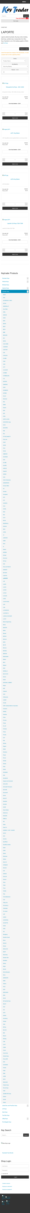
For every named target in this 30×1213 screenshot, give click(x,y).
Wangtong (5, 934)
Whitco (4, 963)
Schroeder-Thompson (7, 786)
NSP (4, 688)
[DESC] (26, 60)
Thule (4, 888)
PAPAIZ (4, 711)
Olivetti (4, 702)
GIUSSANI (5, 456)
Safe (4, 775)
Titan (4, 894)
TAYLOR (5, 876)
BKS (4, 1032)
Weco (4, 940)
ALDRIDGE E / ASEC (7, 300)
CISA (4, 364)
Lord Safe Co (6, 613)
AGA (4, 1006)
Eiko (4, 401)
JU (3, 535)
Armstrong (5, 1018)
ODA (4, 694)
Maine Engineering (7, 621)
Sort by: (15, 58)
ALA (4, 1009)
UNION (4, 917)
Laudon (4, 587)
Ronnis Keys (5, 1087)
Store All (5, 862)
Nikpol (4, 685)
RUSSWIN (5, 772)
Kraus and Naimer (7, 566)
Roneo (4, 757)
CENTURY (5, 349)
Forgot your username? (7, 1186)
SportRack (5, 841)
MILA (4, 662)
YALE (4, 986)
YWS (4, 1090)
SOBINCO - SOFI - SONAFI (9, 830)
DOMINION (5, 390)
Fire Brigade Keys (6, 1122)
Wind (4, 975)
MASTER (5, 627)
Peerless (5, 714)
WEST (4, 951)
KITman (4, 561)
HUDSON (5, 503)
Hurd (4, 506)
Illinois (4, 520)
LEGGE (4, 590)
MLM (4, 668)
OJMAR (4, 700)
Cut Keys (5, 43)
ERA (4, 410)
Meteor (4, 659)
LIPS (4, 604)
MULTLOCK (5, 673)
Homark (4, 491)
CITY (4, 367)
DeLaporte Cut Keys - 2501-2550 (15, 87)
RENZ (4, 749)
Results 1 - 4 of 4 (15, 69)
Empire (4, 407)
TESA (4, 885)
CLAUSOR (5, 370)
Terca (4, 882)
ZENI (4, 995)
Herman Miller (6, 485)
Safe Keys (4, 1112)
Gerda (4, 451)
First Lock (5, 439)
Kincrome (5, 558)
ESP (4, 413)
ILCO (4, 517)
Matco (4, 630)
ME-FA (4, 645)
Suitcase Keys (5, 278)
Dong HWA (5, 1059)
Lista (4, 607)
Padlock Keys (6, 1085)
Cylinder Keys (5, 291)
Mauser (4, 633)
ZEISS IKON (5, 992)
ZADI (4, 989)
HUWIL (4, 508)
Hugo (4, 1070)
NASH (4, 679)
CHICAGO (5, 355)
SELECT (5, 798)
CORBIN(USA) (6, 375)
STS (4, 870)
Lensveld (5, 595)
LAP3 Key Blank (15, 179)
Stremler (5, 867)
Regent (4, 746)
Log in (15, 1177)
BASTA (4, 323)
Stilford (4, 859)
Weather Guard (6, 937)
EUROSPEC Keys (7, 422)
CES (4, 352)
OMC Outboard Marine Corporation (10, 705)
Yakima (4, 983)
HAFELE (5, 468)
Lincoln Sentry (6, 601)
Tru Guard (5, 911)
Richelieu (5, 752)
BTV (4, 338)
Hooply (4, 1067)
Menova (4, 647)
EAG (4, 1061)
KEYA (4, 1079)
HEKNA (4, 474)
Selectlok (5, 801)
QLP (4, 737)
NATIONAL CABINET (7, 682)
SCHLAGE (5, 784)
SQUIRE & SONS (6, 844)
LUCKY (4, 619)
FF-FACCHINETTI (6, 436)
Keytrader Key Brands (7, 1153)
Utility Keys (5, 1118)
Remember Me (5, 1173)
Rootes (4, 763)
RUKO (4, 769)
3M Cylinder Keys (6, 1001)
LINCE (4, 598)
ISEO (4, 529)
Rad (4, 740)
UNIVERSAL (5, 920)
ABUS (4, 294)
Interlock (5, 526)
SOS (4, 836)
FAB (4, 430)
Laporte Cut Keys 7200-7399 (15, 223)
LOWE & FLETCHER (7, 616)
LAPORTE (5, 578)
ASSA (4, 317)
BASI (4, 320)
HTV (4, 500)
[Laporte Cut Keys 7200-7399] (15, 219)
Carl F (4, 1044)
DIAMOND (5, 384)
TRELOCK (5, 902)
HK (3, 488)
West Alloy (5, 954)
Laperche (5, 575)
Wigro (4, 966)
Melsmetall (5, 1082)
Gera (4, 448)
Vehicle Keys (5, 281)
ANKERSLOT (6, 306)
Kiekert (4, 549)
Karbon (4, 1096)
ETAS (4, 416)
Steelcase (5, 856)
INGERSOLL (6, 523)
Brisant (4, 1035)
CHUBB (4, 358)
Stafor (4, 847)
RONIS (4, 760)
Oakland (5, 691)
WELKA (4, 943)
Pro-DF (4, 726)
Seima (4, 795)
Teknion (4, 879)
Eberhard (5, 398)
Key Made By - (15, 64)
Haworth (5, 471)
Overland (5, 708)
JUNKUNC (5, 537)
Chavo (4, 1050)
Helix (4, 477)
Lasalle (4, 584)
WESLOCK (5, 949)
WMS (4, 980)
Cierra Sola (5, 1053)
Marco (4, 624)
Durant (4, 396)
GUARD (5, 465)
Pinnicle (4, 720)
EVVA (4, 425)
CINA (4, 361)
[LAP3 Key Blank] (15, 175)
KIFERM (5, 552)
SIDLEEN (5, 815)
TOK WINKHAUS (6, 896)
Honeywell (5, 494)
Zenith (4, 998)
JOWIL (4, 532)
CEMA (4, 1047)
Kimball (4, 555)
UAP (4, 914)
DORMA (5, 393)
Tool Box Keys (5, 1115)
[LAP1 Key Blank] (15, 129)
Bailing (4, 1027)
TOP (4, 899)
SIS (4, 821)
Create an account (6, 1183)
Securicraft (5, 792)
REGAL (4, 743)
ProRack (5, 728)
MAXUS (4, 636)
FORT (4, 442)
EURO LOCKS (6, 419)
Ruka (4, 766)
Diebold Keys (6, 1056)
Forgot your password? (7, 1189)
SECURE (5, 789)
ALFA (4, 1012)
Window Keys (5, 285)
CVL (4, 378)
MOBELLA (5, 671)
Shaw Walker (6, 810)
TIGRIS (4, 891)
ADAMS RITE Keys (7, 1093)
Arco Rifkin (5, 309)
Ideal (4, 511)
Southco (5, 838)
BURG (4, 341)
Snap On (5, 827)
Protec (4, 731)
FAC (4, 433)
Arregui (4, 1021)
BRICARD (5, 335)
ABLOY (4, 1003)
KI (3, 546)
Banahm (5, 1030)
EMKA (4, 404)
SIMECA (5, 818)
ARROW (5, 315)
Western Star (6, 957)
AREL (4, 312)
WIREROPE (5, 977)
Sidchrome (5, 812)
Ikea (4, 514)
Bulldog (4, 1038)
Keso (4, 543)
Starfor (4, 853)
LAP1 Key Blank (15, 133)
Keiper (4, 1102)
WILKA (4, 969)
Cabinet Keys (5, 288)
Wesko (4, 946)
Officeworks (5, 697)
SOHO (4, 833)
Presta (4, 723)
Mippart (4, 665)
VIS (4, 931)
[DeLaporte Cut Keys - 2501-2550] (15, 83)
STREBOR (5, 865)
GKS (4, 459)
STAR (4, 850)
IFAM (4, 1073)
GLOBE (4, 462)
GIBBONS (5, 454)
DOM (4, 387)
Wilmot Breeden (6, 972)
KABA (4, 540)
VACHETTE (5, 922)
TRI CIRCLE (5, 905)
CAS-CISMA (5, 343)
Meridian (5, 650)
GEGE (4, 445)
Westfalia (5, 960)
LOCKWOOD (6, 610)
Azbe (4, 1024)
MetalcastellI (5, 656)
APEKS (4, 1015)
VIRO (4, 928)
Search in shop (24, 49)
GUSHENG (5, 1064)
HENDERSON (6, 482)
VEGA (4, 925)
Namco (4, 676)
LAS (4, 581)
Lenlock (4, 592)
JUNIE (4, 1076)
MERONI (5, 653)
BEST (4, 326)
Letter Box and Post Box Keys (9, 1105)
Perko (4, 717)
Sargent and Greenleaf (8, 781)
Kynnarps (5, 572)
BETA (4, 329)
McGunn (5, 639)
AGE (4, 297)
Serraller (5, 804)
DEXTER (5, 381)
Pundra (4, 734)
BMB (4, 332)
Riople (4, 755)
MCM (4, 642)
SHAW (4, 807)
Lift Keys (4, 1109)
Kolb (4, 563)
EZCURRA (5, 427)
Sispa (4, 824)
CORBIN (5, 372)
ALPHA (4, 303)
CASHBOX (5, 346)
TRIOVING (5, 908)
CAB (4, 1041)
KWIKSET (5, 569)
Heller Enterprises (7, 480)
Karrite (4, 1099)
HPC (4, 497)
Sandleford (5, 778)
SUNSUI (5, 873)
